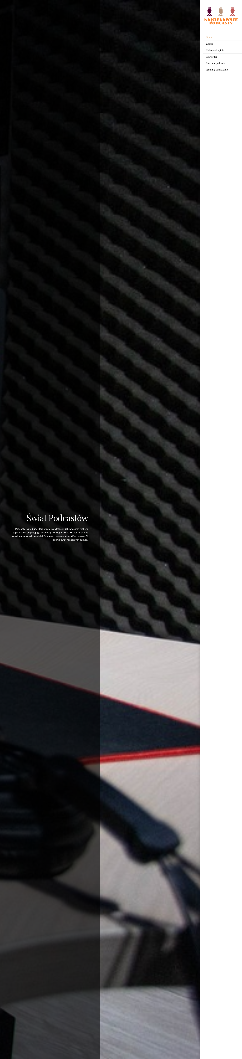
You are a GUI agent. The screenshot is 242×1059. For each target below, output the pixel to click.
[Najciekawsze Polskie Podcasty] (221, 24)
